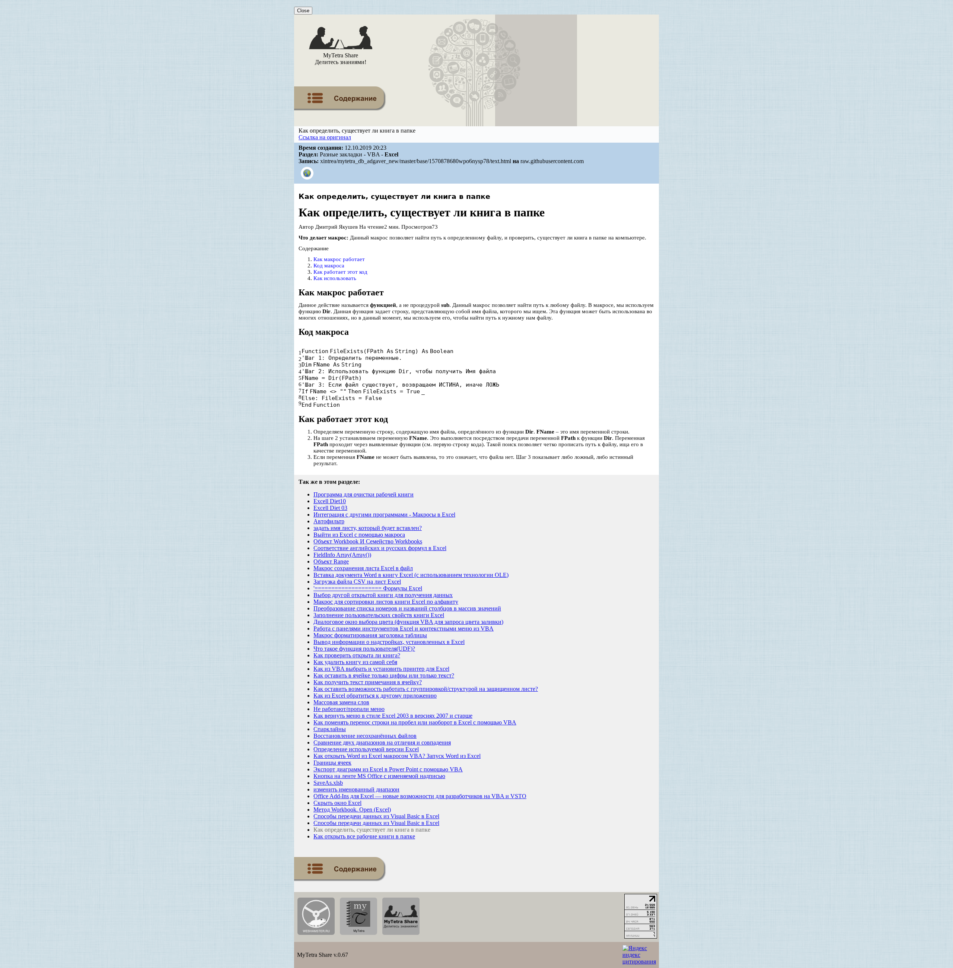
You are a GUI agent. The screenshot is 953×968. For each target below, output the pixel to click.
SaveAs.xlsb (328, 783)
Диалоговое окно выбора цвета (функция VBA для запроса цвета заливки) (408, 622)
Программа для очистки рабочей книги (363, 494)
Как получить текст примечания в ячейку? (367, 682)
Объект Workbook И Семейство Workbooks (367, 541)
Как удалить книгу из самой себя (355, 662)
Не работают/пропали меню (349, 709)
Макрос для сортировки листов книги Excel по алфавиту (385, 602)
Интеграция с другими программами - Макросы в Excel (384, 514)
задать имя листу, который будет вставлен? (367, 528)
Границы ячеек (332, 762)
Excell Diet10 (329, 501)
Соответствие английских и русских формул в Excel (379, 548)
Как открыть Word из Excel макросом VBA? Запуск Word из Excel (397, 756)
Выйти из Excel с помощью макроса (359, 534)
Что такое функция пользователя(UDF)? (364, 648)
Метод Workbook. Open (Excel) (352, 809)
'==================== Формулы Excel (367, 588)
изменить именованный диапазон (356, 789)
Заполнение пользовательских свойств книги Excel (378, 615)
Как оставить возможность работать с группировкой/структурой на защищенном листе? (425, 689)
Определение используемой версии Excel (366, 749)
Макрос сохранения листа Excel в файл (363, 568)
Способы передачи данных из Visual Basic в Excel (376, 816)
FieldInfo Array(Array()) (342, 555)
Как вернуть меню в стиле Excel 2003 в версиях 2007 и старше (392, 715)
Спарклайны (329, 729)
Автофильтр (328, 521)
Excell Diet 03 (330, 508)
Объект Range (331, 561)
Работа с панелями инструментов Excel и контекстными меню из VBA (403, 628)
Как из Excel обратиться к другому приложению (375, 695)
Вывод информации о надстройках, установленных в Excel (389, 642)
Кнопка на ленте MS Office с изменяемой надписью (379, 776)
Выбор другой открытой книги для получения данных (383, 595)
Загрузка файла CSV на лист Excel (357, 581)
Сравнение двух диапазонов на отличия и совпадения (382, 742)
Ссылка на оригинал (325, 137)
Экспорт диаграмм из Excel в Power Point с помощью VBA (388, 769)
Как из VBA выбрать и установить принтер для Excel (381, 669)
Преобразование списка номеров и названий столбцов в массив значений (407, 608)
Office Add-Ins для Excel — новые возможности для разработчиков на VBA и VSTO (419, 796)
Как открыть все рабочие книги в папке (364, 836)
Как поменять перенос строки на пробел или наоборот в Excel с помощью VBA (414, 722)
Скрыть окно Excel (337, 803)
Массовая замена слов (341, 702)
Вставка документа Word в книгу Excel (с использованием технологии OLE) (411, 575)
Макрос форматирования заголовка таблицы (370, 635)
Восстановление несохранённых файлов (365, 736)
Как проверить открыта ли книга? (356, 655)
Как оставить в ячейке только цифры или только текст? (383, 675)
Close (303, 10)
